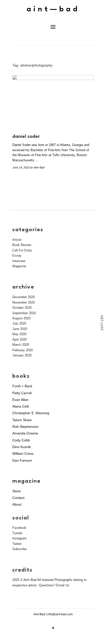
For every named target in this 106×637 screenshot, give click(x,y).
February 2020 (22, 350)
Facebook (19, 528)
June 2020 (19, 329)
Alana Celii (20, 406)
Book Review (21, 245)
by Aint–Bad (37, 167)
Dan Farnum (22, 460)
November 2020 (23, 302)
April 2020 (19, 339)
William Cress (23, 453)
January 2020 (22, 355)
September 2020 (24, 313)
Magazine (19, 266)
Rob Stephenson (25, 427)
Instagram (19, 538)
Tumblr (17, 533)
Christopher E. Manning (30, 413)
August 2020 (21, 318)
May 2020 (19, 334)
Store (16, 491)
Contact (18, 498)
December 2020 (23, 297)
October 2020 (22, 307)
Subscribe (19, 549)
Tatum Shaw (22, 420)
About (16, 504)
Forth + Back (22, 386)
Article (16, 240)
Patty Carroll (22, 393)
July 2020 (19, 323)
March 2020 (20, 345)
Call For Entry (22, 250)
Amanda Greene (25, 433)
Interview (18, 261)
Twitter (17, 544)
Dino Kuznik (21, 447)
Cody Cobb (21, 440)
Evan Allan (20, 400)
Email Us (62, 585)
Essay (16, 255)
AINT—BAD (53, 9)
